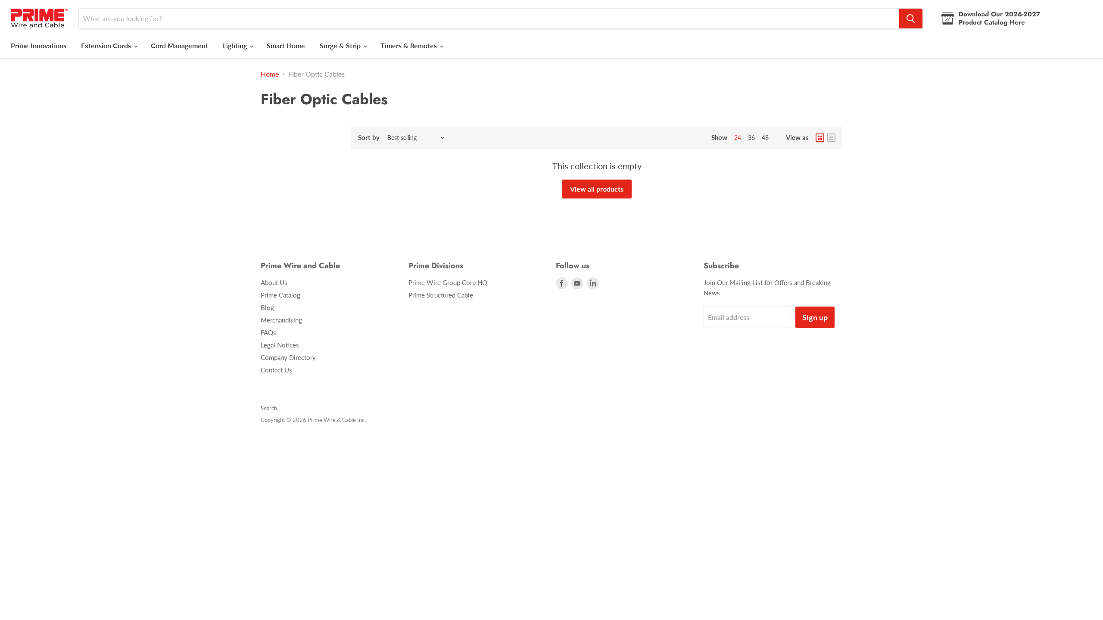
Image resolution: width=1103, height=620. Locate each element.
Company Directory (288, 357)
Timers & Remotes (409, 45)
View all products (596, 189)
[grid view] (820, 137)
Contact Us (276, 370)
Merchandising (281, 320)
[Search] (910, 18)
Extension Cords (107, 45)
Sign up (815, 317)
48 (765, 137)
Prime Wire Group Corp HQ (447, 282)
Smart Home (286, 45)
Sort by (369, 137)
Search (269, 408)
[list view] (831, 137)
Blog (267, 307)
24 (737, 137)
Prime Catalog (280, 295)
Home (270, 74)
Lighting (236, 45)
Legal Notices (280, 345)
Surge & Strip (341, 45)
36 (751, 137)
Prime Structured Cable (440, 295)
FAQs (268, 332)
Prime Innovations (38, 45)
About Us (274, 282)
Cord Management (179, 45)
